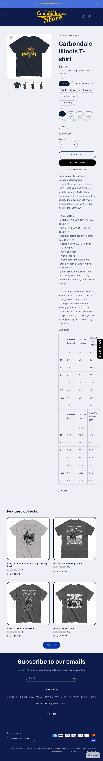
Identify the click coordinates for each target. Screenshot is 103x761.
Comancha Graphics (26, 748)
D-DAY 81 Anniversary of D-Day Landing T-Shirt (28, 564)
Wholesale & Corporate (47, 704)
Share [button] (64, 491)
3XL (74, 120)
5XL (63, 127)
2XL (63, 120)
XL (88, 114)
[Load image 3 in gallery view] (25, 85)
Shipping (76, 71)
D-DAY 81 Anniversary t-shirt (67, 563)
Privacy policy (74, 748)
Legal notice (91, 751)
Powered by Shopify (43, 748)
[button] (6, 17)
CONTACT (73, 697)
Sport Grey (67, 103)
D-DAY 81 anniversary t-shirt (21, 628)
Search (63, 704)
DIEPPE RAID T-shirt (63, 628)
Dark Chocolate (82, 84)
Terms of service (89, 748)
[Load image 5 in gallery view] (41, 85)
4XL (85, 120)
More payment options (77, 169)
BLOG (84, 697)
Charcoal (86, 90)
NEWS (93, 697)
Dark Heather (68, 90)
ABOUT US (12, 697)
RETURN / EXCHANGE (55, 697)
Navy (64, 84)
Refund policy (60, 748)
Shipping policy (58, 751)
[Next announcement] (98, 4)
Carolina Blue (68, 96)
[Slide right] (49, 85)
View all (51, 645)
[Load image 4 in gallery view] (33, 85)
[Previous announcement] (5, 4)
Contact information (75, 751)
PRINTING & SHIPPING (31, 697)
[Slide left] (10, 85)
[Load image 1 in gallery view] (17, 85)
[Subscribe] (74, 678)
